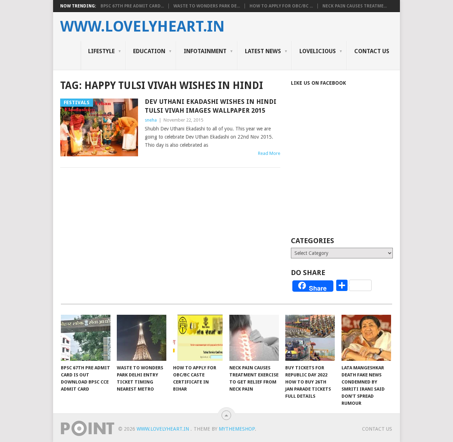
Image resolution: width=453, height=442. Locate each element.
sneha (151, 120)
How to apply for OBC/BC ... (281, 6)
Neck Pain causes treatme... (354, 6)
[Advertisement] (350, 170)
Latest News (263, 51)
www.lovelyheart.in (142, 26)
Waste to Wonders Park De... (206, 6)
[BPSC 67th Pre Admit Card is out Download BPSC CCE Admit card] (85, 338)
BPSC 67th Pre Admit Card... (132, 6)
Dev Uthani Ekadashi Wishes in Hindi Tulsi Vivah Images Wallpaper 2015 (210, 106)
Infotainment (205, 51)
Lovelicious (317, 51)
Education (149, 51)
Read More (269, 153)
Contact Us (371, 51)
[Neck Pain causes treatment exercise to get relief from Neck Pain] (254, 338)
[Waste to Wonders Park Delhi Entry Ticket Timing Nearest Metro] (141, 338)
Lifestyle (101, 51)
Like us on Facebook (318, 83)
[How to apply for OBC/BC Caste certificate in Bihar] (198, 338)
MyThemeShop (237, 429)
